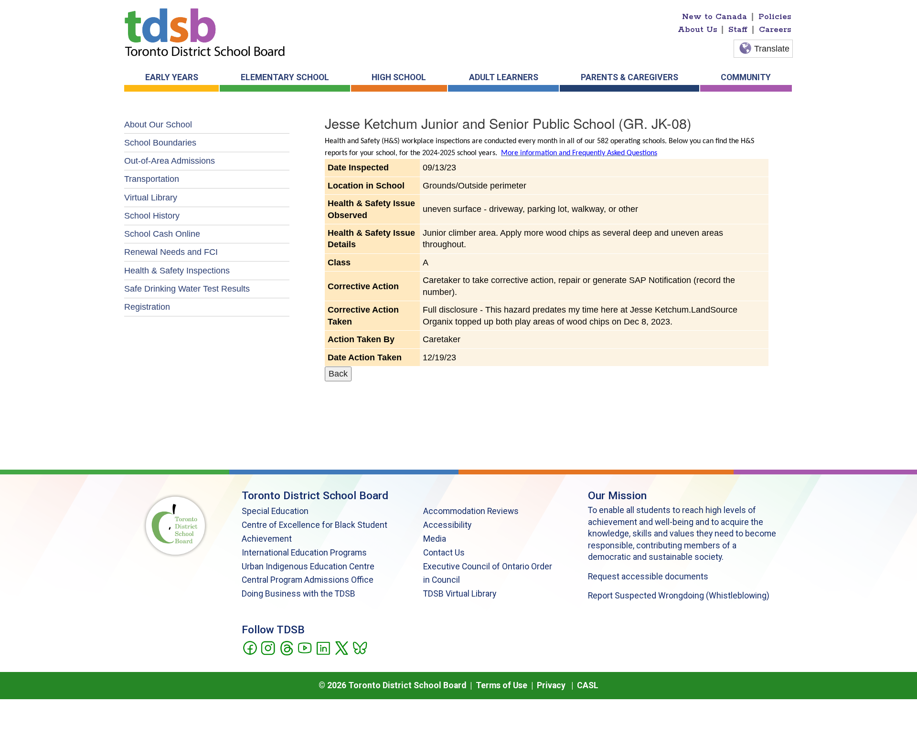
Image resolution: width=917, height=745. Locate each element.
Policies (774, 16)
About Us (697, 29)
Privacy (551, 685)
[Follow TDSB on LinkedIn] (323, 647)
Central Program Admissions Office (307, 580)
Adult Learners (503, 77)
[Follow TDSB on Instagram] (268, 647)
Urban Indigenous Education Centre (308, 566)
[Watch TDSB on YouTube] (304, 647)
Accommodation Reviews (471, 511)
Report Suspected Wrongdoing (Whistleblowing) (678, 595)
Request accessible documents (648, 576)
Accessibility (447, 525)
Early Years (171, 77)
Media (434, 539)
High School (399, 77)
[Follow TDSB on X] (341, 647)
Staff (737, 29)
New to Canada (714, 16)
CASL (587, 685)
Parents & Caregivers (629, 77)
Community (746, 77)
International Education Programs (304, 552)
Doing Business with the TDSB (298, 593)
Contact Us (444, 552)
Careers (775, 29)
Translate (771, 48)
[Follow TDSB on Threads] (286, 647)
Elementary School (285, 77)
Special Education (275, 511)
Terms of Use (501, 685)
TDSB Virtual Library (459, 593)
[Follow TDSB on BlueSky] (359, 647)
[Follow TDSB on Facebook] (249, 647)
